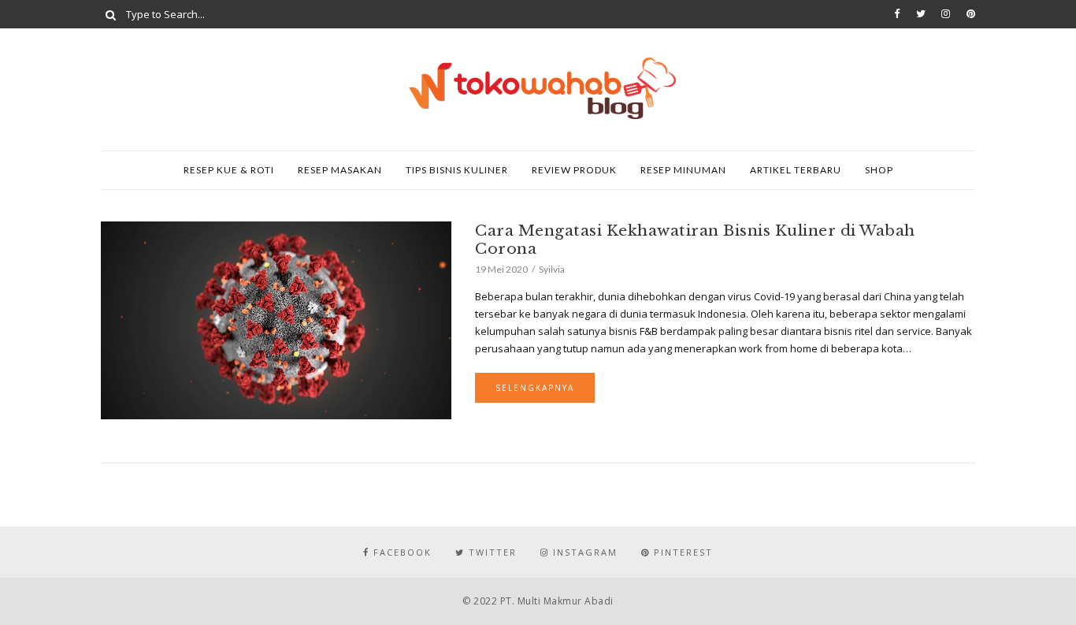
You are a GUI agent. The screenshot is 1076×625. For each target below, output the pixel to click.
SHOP (879, 170)
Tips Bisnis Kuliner (457, 170)
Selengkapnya (534, 387)
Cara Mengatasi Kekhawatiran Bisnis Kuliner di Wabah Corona (695, 239)
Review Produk (574, 170)
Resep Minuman (683, 170)
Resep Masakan (340, 170)
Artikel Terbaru (795, 170)
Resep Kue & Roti (229, 170)
